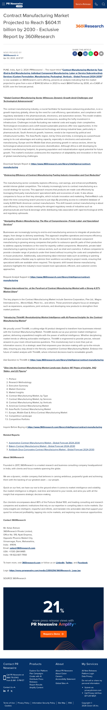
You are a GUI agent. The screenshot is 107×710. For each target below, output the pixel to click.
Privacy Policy (23, 702)
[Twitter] (11, 691)
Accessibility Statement (65, 679)
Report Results (36, 684)
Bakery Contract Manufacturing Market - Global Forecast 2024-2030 (42, 446)
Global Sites (61, 683)
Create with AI (36, 676)
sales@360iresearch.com (22, 548)
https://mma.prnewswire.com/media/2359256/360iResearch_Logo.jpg (45, 570)
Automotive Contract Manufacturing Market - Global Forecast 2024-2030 (44, 442)
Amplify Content (36, 687)
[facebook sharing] (74, 54)
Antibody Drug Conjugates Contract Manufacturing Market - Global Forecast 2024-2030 (51, 449)
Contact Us (8, 687)
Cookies (8, 705)
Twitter (69, 562)
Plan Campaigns (36, 673)
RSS (70, 702)
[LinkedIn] (4, 691)
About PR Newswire (64, 670)
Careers (59, 676)
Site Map (61, 702)
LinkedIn (60, 562)
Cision (89, 705)
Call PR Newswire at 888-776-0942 (15, 676)
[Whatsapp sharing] (90, 54)
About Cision (61, 673)
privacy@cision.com (93, 690)
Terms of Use (9, 702)
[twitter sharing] (80, 54)
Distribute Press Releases (36, 680)
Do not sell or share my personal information (92, 682)
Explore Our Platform (39, 670)
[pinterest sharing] (96, 54)
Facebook (83, 562)
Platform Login (88, 673)
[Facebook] (8, 691)
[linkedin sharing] (85, 54)
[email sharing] (101, 54)
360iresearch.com (31, 562)
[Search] (103, 4)
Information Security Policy (43, 702)
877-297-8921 (90, 695)
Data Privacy (87, 676)
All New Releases (89, 670)
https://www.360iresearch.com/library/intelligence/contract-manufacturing (65, 427)
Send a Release (83, 4)
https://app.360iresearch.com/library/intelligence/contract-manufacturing (67, 360)
